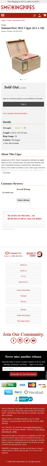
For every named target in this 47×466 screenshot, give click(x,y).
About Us (23, 271)
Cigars (3, 20)
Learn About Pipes (23, 290)
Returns (23, 310)
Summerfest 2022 (18, 20)
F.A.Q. (23, 276)
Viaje (9, 20)
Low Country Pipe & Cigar (32, 427)
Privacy (23, 301)
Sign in (23, 104)
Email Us (7, 256)
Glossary (23, 296)
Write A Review (23, 200)
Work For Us (23, 282)
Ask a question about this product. (15, 113)
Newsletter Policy (23, 321)
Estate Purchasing (23, 315)
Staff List (23, 265)
